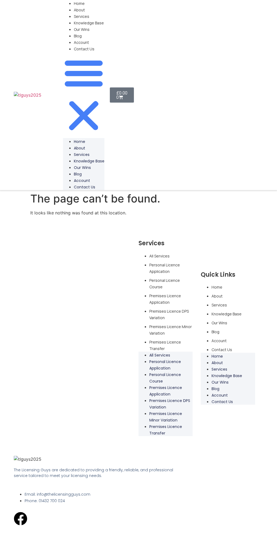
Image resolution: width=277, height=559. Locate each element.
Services (81, 16)
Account (81, 42)
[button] (83, 95)
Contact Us (84, 48)
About (79, 9)
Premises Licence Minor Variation (170, 330)
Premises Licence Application (165, 299)
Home (79, 3)
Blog (78, 35)
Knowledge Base (89, 22)
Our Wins (82, 29)
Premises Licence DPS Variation (169, 314)
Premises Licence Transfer (165, 345)
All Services (159, 256)
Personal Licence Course (164, 283)
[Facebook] (20, 518)
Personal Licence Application (164, 268)
